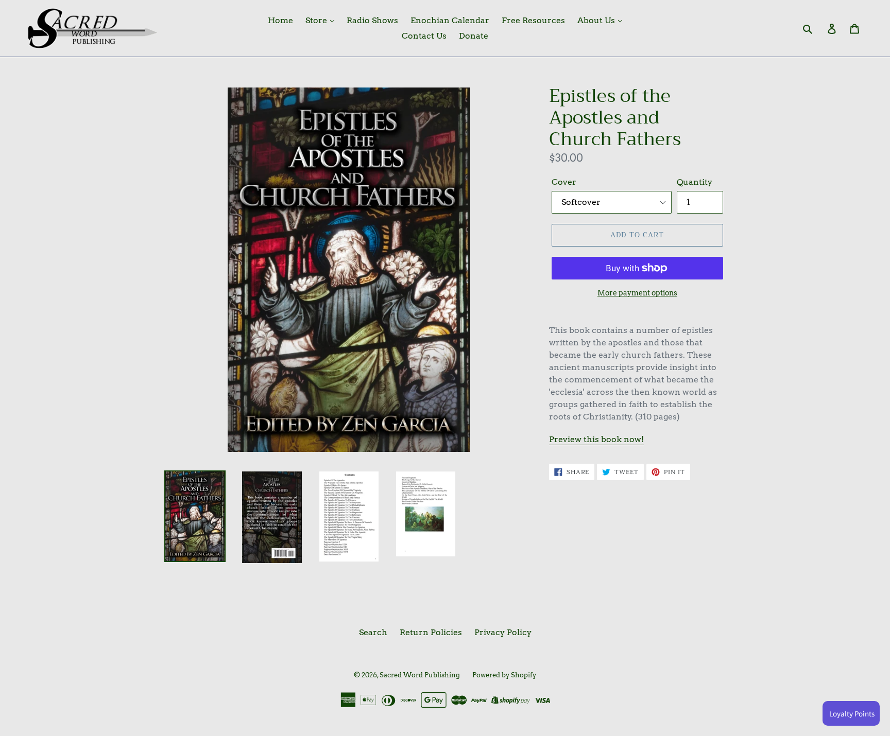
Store (317, 20)
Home (280, 20)
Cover (564, 182)
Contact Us (424, 36)
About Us (597, 20)
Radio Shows (372, 20)
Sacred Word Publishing (420, 675)
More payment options (637, 293)
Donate (473, 36)
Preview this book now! (596, 439)
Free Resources (533, 20)
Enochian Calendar (449, 20)
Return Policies (431, 632)
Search (373, 632)
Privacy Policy (503, 632)
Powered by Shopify (504, 675)
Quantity (694, 182)
